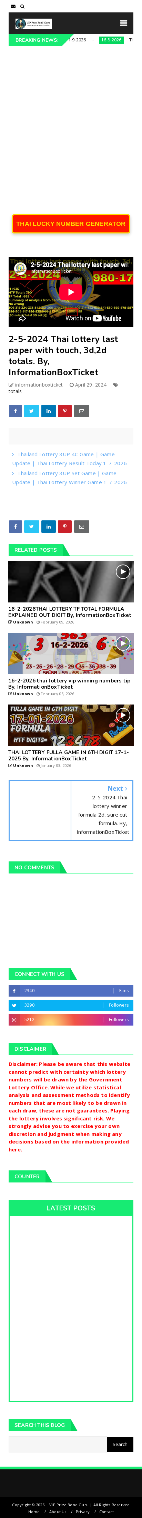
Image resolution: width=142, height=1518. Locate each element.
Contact (106, 1512)
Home (34, 1512)
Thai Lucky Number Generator (70, 223)
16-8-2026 (97, 40)
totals (15, 391)
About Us (58, 1512)
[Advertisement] (71, 121)
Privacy (83, 1512)
